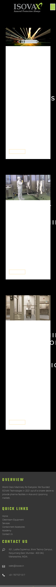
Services (6, 523)
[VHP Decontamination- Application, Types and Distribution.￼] (28, 308)
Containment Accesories (13, 527)
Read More (17, 151)
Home (5, 516)
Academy (6, 530)
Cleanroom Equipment (13, 519)
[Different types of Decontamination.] (28, 187)
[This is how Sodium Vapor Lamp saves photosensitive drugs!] (28, 37)
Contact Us (7, 534)
